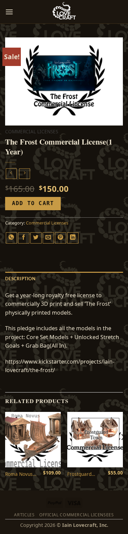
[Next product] (11, 173)
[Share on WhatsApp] (11, 238)
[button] (9, 11)
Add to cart (33, 203)
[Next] (122, 450)
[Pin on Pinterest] (60, 238)
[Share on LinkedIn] (73, 238)
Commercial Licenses (31, 131)
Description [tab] (20, 278)
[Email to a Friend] (48, 238)
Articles (24, 515)
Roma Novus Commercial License (19, 474)
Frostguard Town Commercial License (81, 474)
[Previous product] (24, 173)
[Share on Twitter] (36, 238)
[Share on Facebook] (23, 238)
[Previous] (5, 450)
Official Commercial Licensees (76, 515)
